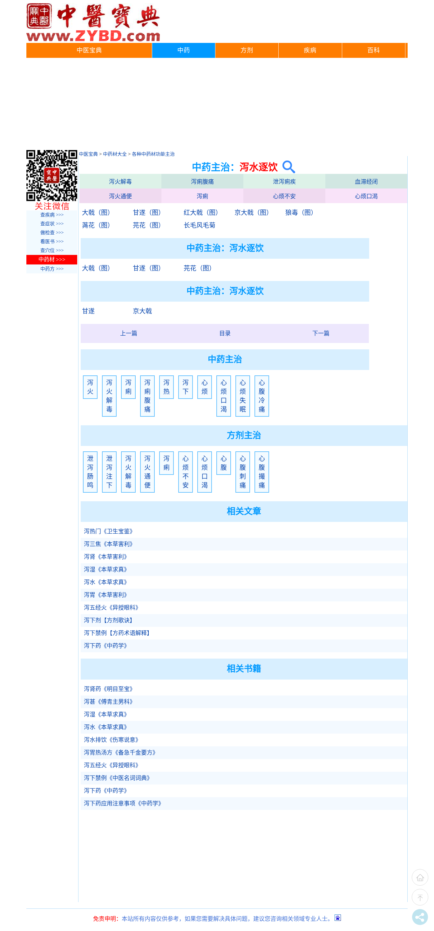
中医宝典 (89, 50)
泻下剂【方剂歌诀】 (109, 620)
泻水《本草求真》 (107, 582)
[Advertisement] (217, 105)
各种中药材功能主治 (153, 154)
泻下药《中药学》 (107, 646)
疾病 (310, 50)
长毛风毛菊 (199, 225)
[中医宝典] (93, 39)
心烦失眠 (243, 396)
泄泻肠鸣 (90, 472)
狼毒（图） (301, 212)
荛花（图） (98, 225)
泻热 (166, 387)
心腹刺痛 (243, 472)
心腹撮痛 (262, 472)
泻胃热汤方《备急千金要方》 (121, 753)
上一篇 (128, 333)
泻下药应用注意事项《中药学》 (124, 803)
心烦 (204, 387)
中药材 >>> (51, 260)
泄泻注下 (109, 472)
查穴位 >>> (52, 250)
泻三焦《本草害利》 (109, 544)
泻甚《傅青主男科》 (109, 702)
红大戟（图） (203, 212)
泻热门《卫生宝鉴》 (109, 531)
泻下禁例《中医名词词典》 (118, 778)
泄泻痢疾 (284, 182)
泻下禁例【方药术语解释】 (118, 633)
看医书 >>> (52, 241)
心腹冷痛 (262, 396)
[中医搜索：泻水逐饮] (286, 167)
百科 (373, 50)
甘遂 (88, 311)
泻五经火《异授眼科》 (112, 608)
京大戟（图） (253, 212)
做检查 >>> (52, 232)
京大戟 (142, 311)
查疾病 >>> (52, 214)
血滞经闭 (366, 182)
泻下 (185, 387)
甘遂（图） (149, 212)
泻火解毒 (120, 182)
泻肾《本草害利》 (107, 557)
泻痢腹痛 (202, 182)
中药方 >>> (52, 268)
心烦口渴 (366, 196)
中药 (183, 50)
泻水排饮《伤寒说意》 (112, 740)
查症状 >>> (52, 223)
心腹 (223, 463)
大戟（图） (98, 212)
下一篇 (320, 333)
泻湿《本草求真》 (107, 569)
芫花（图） (149, 225)
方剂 (247, 50)
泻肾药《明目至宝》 (109, 689)
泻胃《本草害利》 (107, 595)
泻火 (90, 387)
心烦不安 (284, 196)
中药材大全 (115, 154)
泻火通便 (120, 196)
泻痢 (202, 196)
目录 (225, 333)
